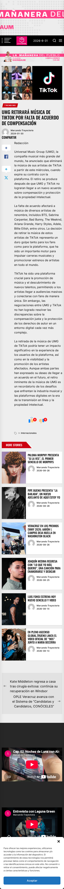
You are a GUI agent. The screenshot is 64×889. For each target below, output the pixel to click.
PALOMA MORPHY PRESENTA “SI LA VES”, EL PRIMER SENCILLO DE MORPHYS (43, 458)
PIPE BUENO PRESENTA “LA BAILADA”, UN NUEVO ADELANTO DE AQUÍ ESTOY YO (44, 493)
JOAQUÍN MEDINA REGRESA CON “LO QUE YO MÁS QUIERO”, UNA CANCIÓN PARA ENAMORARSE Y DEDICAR (44, 566)
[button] (58, 841)
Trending (10, 105)
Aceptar (32, 880)
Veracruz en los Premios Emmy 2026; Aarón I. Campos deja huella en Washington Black (43, 531)
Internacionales (28, 433)
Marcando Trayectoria (22, 130)
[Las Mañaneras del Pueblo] (32, 56)
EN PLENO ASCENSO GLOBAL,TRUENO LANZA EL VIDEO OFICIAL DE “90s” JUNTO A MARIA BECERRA (42, 637)
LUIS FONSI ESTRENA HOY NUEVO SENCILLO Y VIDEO (42, 598)
